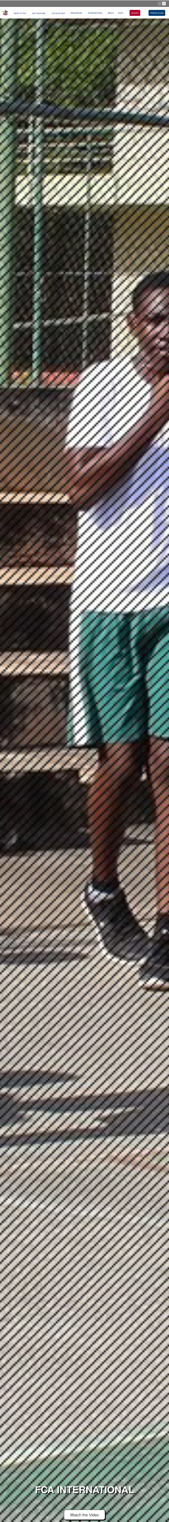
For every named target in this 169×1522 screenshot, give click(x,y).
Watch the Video (84, 1515)
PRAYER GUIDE (157, 13)
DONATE (135, 13)
